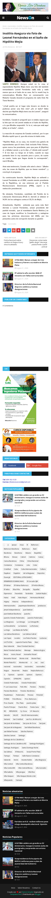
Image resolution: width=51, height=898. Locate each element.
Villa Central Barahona (24, 764)
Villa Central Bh (9, 768)
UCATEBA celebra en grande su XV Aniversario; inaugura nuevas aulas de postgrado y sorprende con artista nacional (31, 499)
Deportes (40, 573)
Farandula (18, 593)
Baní (34, 549)
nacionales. (29, 666)
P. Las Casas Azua (10, 687)
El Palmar (7, 585)
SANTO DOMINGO (10, 84)
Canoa (40, 557)
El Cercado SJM (32, 581)
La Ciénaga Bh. (33, 622)
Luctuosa (43, 638)
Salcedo (7, 715)
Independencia (27, 601)
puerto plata (31, 703)
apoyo (14, 545)
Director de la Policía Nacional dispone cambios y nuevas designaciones (28, 286)
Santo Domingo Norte (30, 748)
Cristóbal (7, 569)
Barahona (7, 553)
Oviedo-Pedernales (28, 683)
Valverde (7, 760)
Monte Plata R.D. (10, 662)
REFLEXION (13, 711)
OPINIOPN (17, 679)
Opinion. (39, 675)
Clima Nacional (32, 561)
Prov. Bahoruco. (31, 699)
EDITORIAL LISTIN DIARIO (22, 577)
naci (42, 662)
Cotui (35, 565)
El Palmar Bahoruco (21, 585)
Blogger (38, 894)
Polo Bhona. (17, 699)
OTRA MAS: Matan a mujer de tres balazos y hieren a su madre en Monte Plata (31, 262)
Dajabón (17, 573)
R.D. (43, 707)
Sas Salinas (8, 752)
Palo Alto (23, 687)
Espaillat (36, 589)
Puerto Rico (23, 707)
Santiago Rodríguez (37, 744)
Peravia (30, 695)
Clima (22, 561)
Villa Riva (31, 772)
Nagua (6, 670)
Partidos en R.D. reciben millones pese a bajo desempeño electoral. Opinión (31, 822)
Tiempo (16, 756)
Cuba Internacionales (29, 569)
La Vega (7, 630)
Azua (22, 545)
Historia (15, 601)
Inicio (5, 26)
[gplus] (37, 465)
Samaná (7, 719)
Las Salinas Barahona (12, 634)
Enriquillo (26, 589)
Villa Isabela (8, 772)
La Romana (34, 626)
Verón (16, 760)
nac (36, 662)
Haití (13, 597)
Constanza (8, 565)
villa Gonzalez (41, 768)
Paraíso (42, 687)
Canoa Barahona (10, 561)
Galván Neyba (41, 593)
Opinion (11, 675)
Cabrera (32, 557)
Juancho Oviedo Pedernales (14, 618)
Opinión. (7, 679)
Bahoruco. (26, 549)
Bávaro (28, 553)
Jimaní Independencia (12, 610)
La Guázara (22, 626)
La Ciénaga (21, 622)
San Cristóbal (18, 719)
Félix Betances (9, 47)
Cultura (43, 569)
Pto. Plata (19, 703)
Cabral (23, 557)
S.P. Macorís (34, 711)
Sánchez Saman (9, 735)
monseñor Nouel (30, 654)
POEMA (6, 699)
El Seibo (7, 589)
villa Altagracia (40, 760)
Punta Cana (34, 707)
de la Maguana (28, 573)
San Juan (42, 723)
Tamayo (7, 756)
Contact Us (36, 888)
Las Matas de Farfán (20, 630)
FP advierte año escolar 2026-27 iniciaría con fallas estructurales (29, 274)
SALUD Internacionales (29, 715)
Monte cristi (24, 658)
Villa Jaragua (20, 772)
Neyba (25, 670)
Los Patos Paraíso (29, 638)
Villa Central (8, 764)
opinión (20, 675)
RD (5, 711)
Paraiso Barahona (10, 691)
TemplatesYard (15, 894)
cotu (28, 565)
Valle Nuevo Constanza (30, 756)
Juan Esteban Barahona (12, 614)
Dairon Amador (28, 892)
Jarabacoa (42, 606)
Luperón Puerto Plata (24, 642)
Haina (6, 597)
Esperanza (8, 593)
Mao (36, 642)
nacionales (12, 26)
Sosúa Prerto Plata (33, 752)
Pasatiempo (8, 695)
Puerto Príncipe (9, 707)
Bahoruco (34, 545)
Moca (6, 654)
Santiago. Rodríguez (11, 748)
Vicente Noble (26, 760)
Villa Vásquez (9, 776)
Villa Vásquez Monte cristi (26, 776)
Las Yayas (7, 638)
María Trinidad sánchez (12, 650)
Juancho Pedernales (35, 618)
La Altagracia (8, 622)
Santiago (22, 735)
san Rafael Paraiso (11, 731)
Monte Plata (36, 658)
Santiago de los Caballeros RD (15, 744)
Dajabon (7, 573)
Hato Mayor (22, 597)
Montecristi (23, 662)
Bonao (14, 557)
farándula (29, 593)
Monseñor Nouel (10, 658)
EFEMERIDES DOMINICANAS (14, 581)
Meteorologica (39, 650)
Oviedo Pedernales (11, 683)
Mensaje (27, 650)
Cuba (16, 569)
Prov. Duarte (8, 703)
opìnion (29, 675)
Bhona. (6, 557)
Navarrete (15, 670)
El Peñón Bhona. (38, 585)
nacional (7, 666)
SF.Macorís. (19, 752)
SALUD (15, 715)
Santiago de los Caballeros (14, 739)
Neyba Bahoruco (37, 670)
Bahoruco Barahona (11, 549)
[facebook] (14, 465)
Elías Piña (16, 589)
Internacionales (9, 606)
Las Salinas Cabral (29, 634)
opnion (27, 679)
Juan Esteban (28, 610)
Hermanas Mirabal (37, 597)
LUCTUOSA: (8, 642)
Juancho (27, 614)
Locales (17, 638)
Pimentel (39, 695)
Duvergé (7, 577)
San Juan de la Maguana (12, 727)
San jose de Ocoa (29, 723)
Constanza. (19, 565)
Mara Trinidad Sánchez (25, 646)
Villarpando (8, 780)
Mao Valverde (9, 646)
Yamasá (19, 780)
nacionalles (40, 666)
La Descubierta (9, 626)
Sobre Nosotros (24, 888)
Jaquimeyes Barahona (27, 606)
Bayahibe (37, 553)
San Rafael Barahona (32, 727)
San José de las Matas (12, 723)
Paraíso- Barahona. (28, 691)
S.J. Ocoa (23, 711)
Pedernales (20, 695)
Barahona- (18, 553)
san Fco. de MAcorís (33, 719)
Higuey (6, 601)
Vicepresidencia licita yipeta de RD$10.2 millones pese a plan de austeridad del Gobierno (28, 513)
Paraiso (33, 687)
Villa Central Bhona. (25, 768)
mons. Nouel (16, 654)
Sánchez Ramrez (27, 731)
